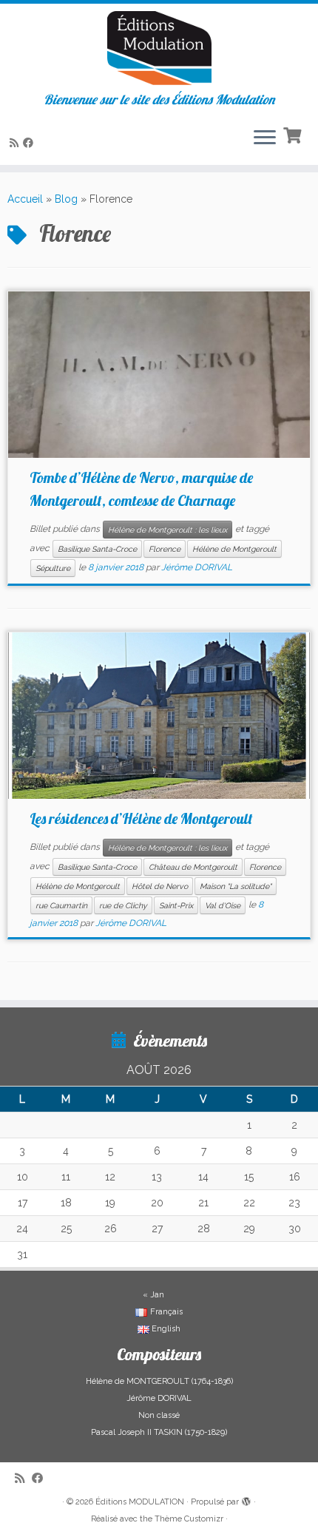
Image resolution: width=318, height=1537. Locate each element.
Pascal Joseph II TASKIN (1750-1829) (159, 1432)
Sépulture (52, 568)
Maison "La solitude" (235, 886)
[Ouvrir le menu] (265, 138)
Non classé (159, 1415)
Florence (164, 548)
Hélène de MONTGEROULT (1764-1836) (159, 1381)
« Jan (153, 1295)
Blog (66, 199)
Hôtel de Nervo (160, 886)
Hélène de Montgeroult (234, 548)
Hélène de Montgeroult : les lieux (167, 529)
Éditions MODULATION (139, 1502)
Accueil (25, 199)
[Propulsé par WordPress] (246, 1499)
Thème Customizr (189, 1519)
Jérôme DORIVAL (196, 568)
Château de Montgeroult (193, 866)
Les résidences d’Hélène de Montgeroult (141, 818)
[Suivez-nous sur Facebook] (30, 143)
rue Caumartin (61, 905)
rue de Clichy (123, 905)
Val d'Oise (222, 905)
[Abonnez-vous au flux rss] (16, 143)
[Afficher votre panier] (294, 133)
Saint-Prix (176, 905)
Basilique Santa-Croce (97, 548)
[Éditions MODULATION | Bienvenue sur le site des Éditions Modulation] (159, 48)
